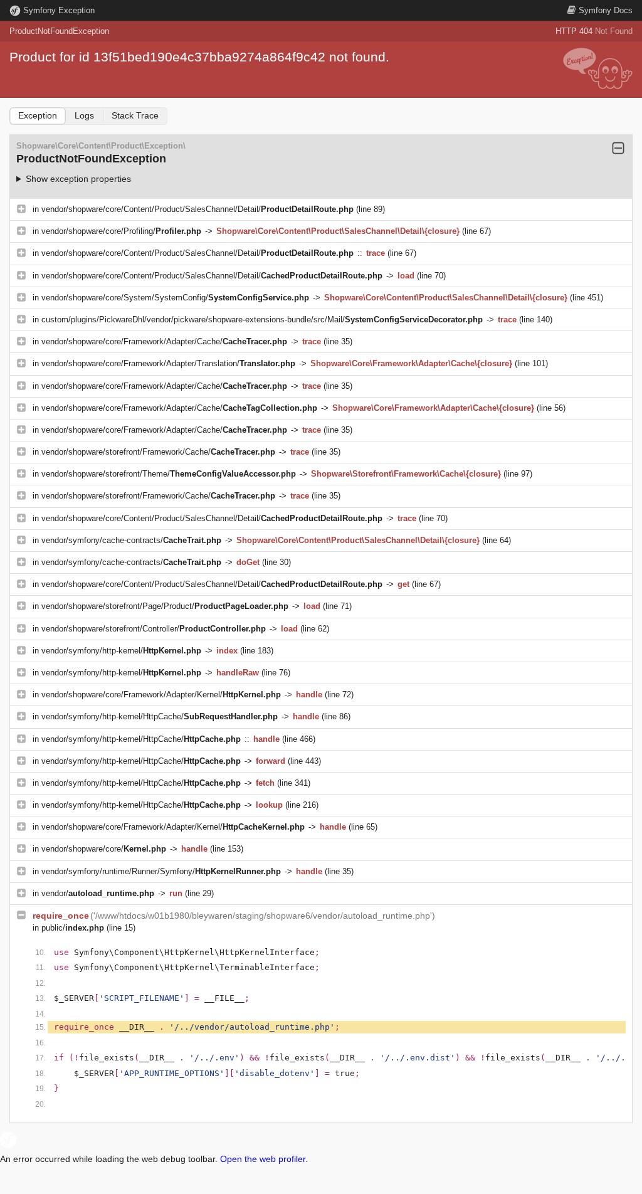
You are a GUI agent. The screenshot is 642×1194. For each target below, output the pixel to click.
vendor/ (97, 893)
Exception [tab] (37, 115)
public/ (72, 927)
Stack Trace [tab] (135, 115)
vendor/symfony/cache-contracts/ (131, 540)
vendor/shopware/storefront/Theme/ (168, 473)
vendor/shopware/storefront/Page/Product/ (164, 606)
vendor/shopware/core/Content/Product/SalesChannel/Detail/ (197, 209)
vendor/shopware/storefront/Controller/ (153, 628)
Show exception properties (78, 179)
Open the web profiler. (264, 1159)
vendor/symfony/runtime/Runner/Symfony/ (161, 871)
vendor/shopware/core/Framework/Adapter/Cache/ (164, 341)
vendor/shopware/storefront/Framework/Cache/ (158, 452)
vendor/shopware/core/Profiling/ (121, 231)
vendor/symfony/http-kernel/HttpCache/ (159, 716)
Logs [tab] (84, 115)
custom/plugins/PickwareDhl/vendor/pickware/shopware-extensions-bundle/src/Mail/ (262, 319)
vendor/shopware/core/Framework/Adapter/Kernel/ (161, 694)
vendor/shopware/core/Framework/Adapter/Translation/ (168, 363)
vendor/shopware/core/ (103, 848)
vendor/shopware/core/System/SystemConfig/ (175, 297)
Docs (606, 10)
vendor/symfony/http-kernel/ (121, 650)
